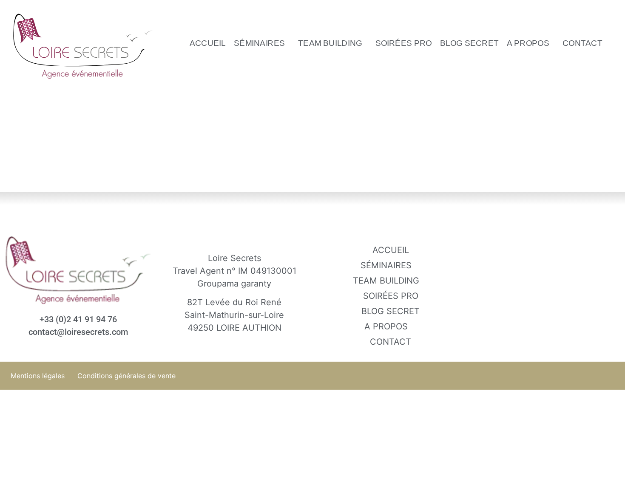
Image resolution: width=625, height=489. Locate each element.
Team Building (330, 43)
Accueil (208, 43)
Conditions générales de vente (126, 375)
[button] (262, 42)
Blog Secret (469, 43)
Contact (582, 43)
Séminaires (259, 43)
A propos (528, 43)
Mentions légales (38, 375)
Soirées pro (403, 43)
